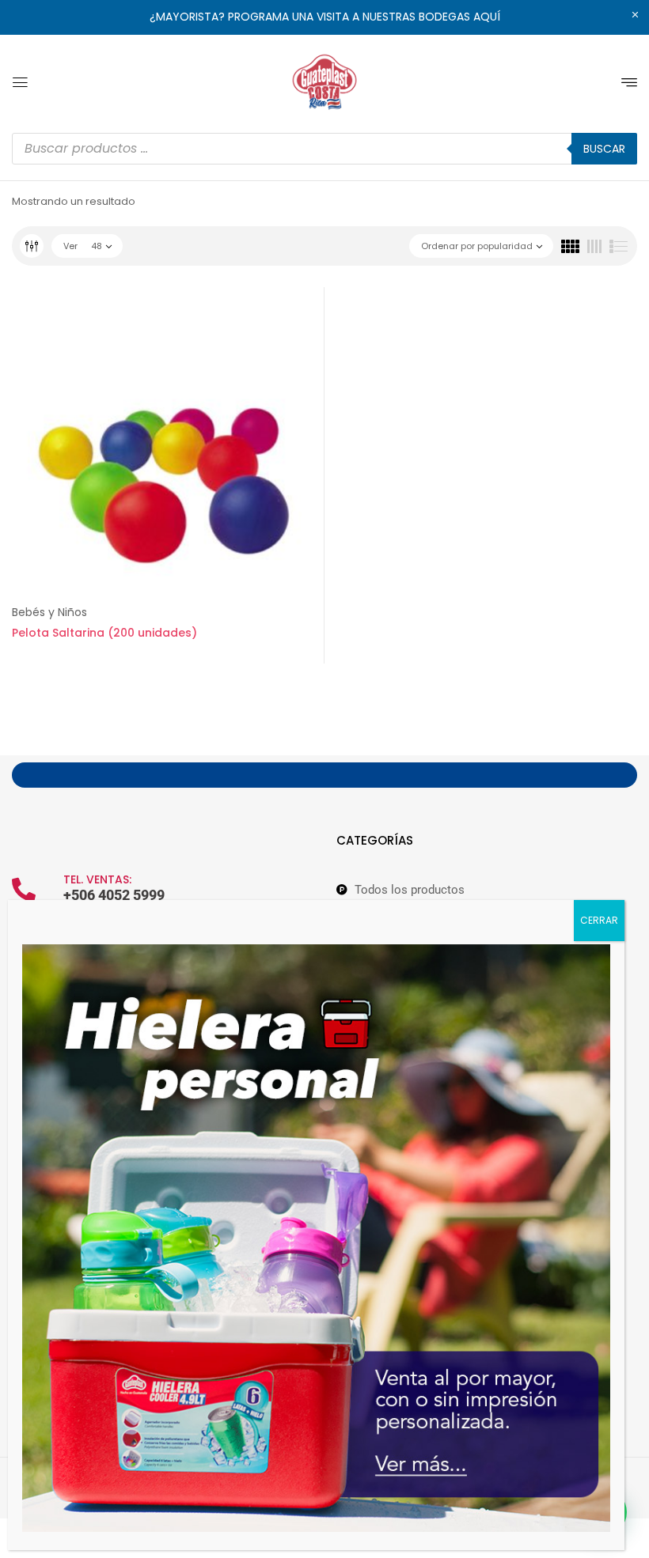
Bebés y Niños (49, 612)
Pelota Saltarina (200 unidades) (104, 633)
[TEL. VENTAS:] (24, 890)
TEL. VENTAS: (97, 879)
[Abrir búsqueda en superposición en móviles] (324, 148)
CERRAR (599, 920)
